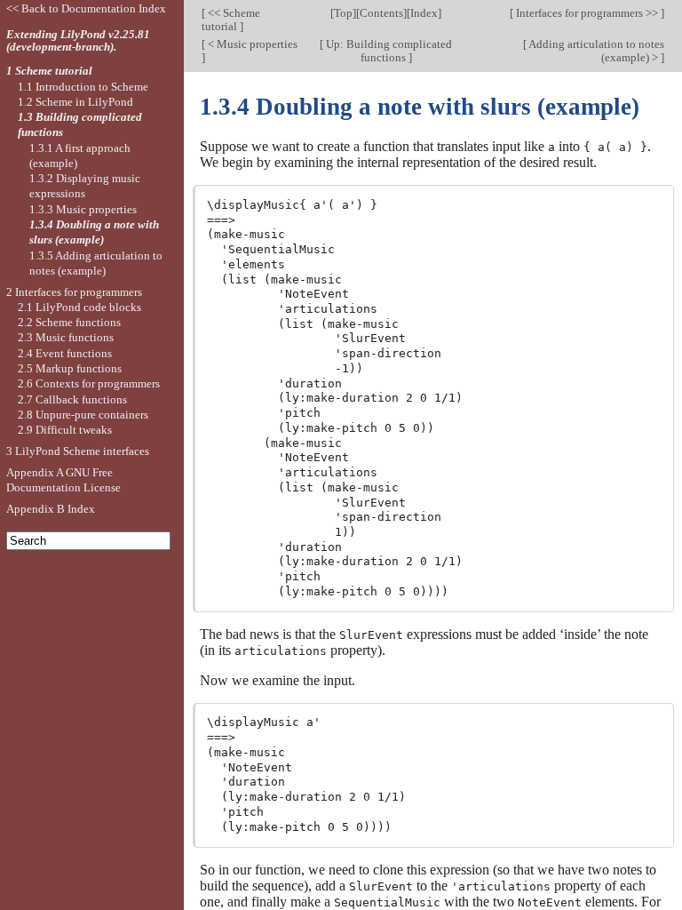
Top (343, 13)
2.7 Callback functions (72, 399)
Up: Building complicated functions (387, 50)
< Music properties (251, 44)
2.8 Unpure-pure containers (83, 414)
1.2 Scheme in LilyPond (75, 101)
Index (424, 13)
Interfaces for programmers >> (587, 13)
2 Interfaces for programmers (74, 292)
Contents (381, 13)
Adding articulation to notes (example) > (595, 50)
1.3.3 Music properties (83, 209)
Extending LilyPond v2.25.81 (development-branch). (78, 41)
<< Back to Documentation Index (86, 8)
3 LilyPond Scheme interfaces (77, 451)
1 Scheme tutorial (49, 70)
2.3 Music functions (66, 337)
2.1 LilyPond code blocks (79, 307)
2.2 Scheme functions (69, 322)
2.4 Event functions (65, 353)
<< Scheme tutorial (231, 19)
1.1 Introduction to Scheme (83, 86)
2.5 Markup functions (70, 368)
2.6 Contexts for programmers (89, 383)
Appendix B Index (50, 508)
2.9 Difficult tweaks (65, 429)
